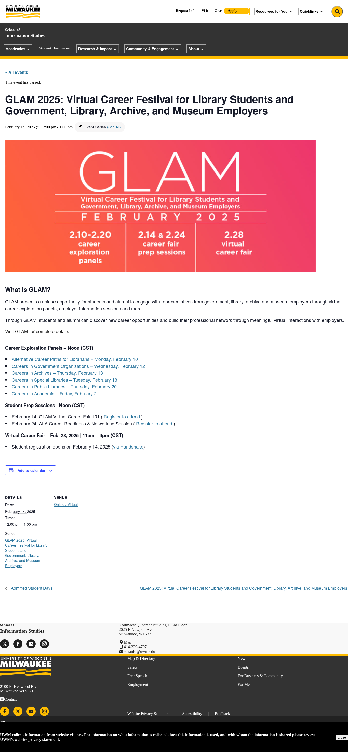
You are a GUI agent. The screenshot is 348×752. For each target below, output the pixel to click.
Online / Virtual (66, 504)
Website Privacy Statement (148, 714)
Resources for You (272, 11)
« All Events (16, 72)
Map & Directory (141, 658)
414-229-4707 (135, 647)
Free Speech (137, 676)
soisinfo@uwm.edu (139, 651)
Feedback (222, 714)
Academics (15, 49)
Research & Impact (95, 49)
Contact (10, 699)
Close (342, 737)
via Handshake (128, 446)
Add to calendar (31, 470)
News (242, 658)
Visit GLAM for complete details (37, 331)
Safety (132, 667)
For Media (246, 684)
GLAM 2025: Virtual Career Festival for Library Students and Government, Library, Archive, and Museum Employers (26, 553)
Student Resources (54, 48)
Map (127, 642)
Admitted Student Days (31, 588)
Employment (137, 684)
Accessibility (192, 714)
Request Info (185, 11)
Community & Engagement (150, 49)
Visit (205, 11)
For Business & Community (260, 676)
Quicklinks (309, 11)
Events (243, 667)
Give (218, 11)
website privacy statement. (37, 739)
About (193, 49)
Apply (232, 11)
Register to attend (122, 416)
